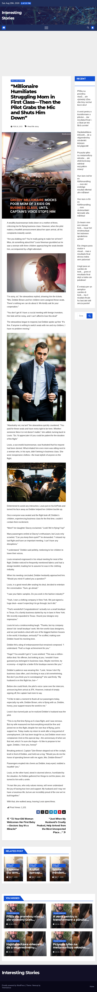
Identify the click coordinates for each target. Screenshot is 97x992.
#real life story (33, 126)
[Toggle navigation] (46, 28)
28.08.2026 (59, 924)
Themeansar (6, 988)
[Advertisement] (48, 49)
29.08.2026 (13, 924)
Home (92, 986)
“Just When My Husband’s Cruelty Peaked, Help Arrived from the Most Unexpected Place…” (51, 825)
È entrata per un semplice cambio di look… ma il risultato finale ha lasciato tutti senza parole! (84, 295)
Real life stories (17, 80)
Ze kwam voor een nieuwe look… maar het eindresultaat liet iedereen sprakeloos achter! (84, 230)
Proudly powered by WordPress (13, 985)
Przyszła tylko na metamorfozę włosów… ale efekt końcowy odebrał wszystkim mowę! (84, 161)
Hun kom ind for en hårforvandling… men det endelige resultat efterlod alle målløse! (84, 184)
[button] (88, 28)
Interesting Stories (20, 972)
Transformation (13, 913)
